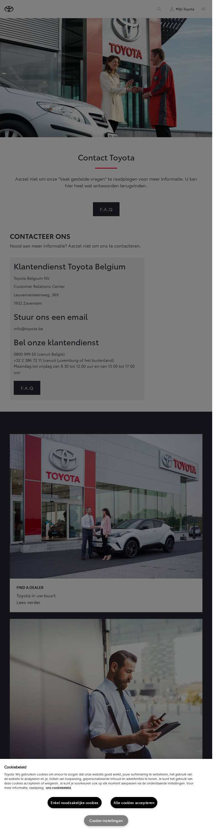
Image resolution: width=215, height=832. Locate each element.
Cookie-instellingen (106, 820)
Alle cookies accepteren (134, 802)
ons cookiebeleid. (59, 787)
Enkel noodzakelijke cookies (75, 802)
